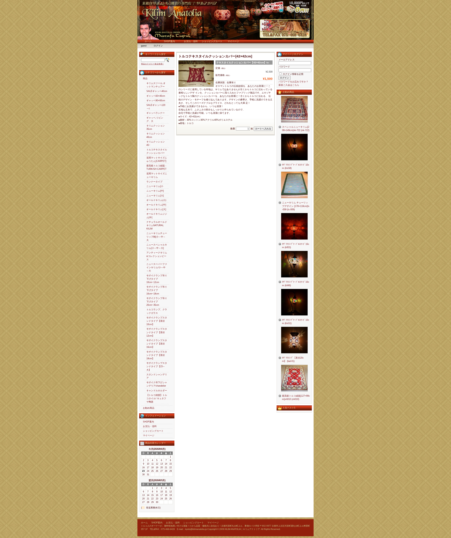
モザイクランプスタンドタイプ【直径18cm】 (156, 355)
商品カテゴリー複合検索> (152, 64)
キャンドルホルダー (156, 390)
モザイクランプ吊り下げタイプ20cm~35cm (156, 301)
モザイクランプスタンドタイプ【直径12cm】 (156, 332)
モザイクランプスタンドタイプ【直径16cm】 (156, 343)
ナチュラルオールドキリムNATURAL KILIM (156, 225)
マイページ (233, 41)
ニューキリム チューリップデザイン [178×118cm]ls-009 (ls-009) (295, 206)
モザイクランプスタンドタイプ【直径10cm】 (156, 321)
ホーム (148, 41)
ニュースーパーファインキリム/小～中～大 (156, 267)
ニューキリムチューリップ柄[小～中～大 (156, 236)
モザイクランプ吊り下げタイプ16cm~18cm (156, 290)
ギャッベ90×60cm (155, 100)
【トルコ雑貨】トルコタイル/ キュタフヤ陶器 (156, 398)
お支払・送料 (191, 41)
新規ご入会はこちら (289, 85)
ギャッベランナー (155, 113)
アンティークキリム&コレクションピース (156, 256)
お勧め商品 (148, 408)
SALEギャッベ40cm (156, 91)
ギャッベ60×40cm (155, 96)
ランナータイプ (154, 181)
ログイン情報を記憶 (292, 74)
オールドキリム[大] (156, 209)
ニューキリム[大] (155, 195)
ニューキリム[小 (154, 186)
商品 (145, 78)
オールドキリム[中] (156, 204)
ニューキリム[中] (155, 190)
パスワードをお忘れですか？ (293, 81)
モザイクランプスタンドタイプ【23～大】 (156, 366)
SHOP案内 (169, 41)
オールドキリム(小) (156, 200)
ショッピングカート (212, 41)
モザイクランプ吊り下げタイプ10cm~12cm (156, 279)
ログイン (158, 45)
